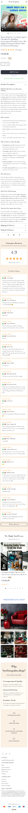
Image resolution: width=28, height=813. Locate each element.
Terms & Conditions (5, 785)
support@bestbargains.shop (7, 760)
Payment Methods (5, 767)
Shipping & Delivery (6, 769)
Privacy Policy (4, 783)
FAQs (2, 765)
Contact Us (4, 781)
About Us (3, 779)
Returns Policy (4, 771)
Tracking (3, 773)
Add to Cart (14, 72)
